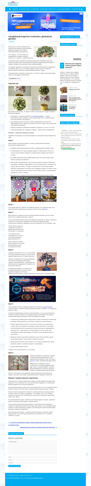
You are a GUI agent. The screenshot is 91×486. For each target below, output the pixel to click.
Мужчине (43, 9)
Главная (9, 33)
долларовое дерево (37, 116)
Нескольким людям (62, 9)
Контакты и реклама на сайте (35, 478)
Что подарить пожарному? (72, 107)
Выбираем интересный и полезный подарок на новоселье (37, 427)
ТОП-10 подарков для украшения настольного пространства (75, 99)
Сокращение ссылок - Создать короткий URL (19, 475)
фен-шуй (44, 209)
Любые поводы (77, 59)
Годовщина (20, 33)
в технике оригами (47, 307)
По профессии (23, 9)
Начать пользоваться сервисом (68, 148)
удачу (43, 70)
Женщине (34, 9)
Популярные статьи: (68, 44)
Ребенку (51, 9)
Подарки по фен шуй (74, 89)
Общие (14, 9)
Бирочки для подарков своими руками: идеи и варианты (73, 65)
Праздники (75, 9)
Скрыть (18, 78)
